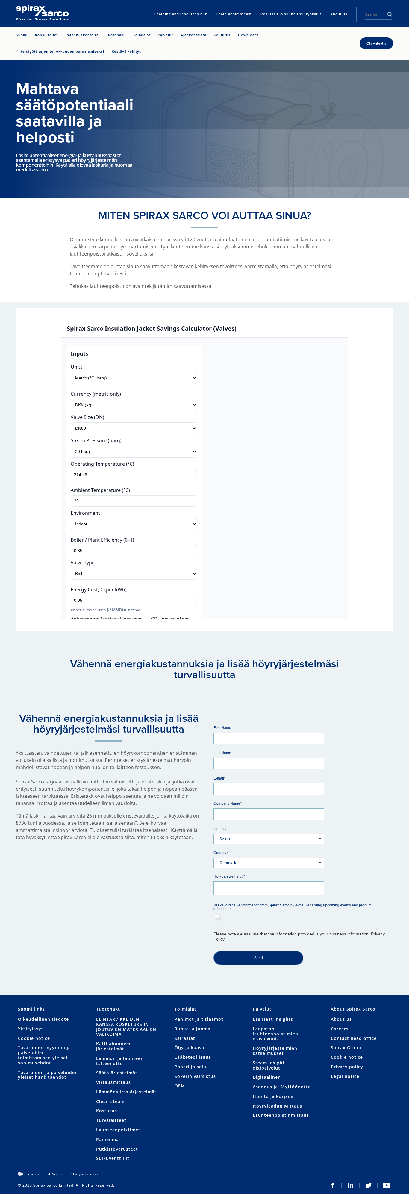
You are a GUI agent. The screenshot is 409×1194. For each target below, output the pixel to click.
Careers (340, 1029)
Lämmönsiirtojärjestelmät (126, 1092)
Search (389, 14)
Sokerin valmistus (195, 1076)
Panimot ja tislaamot (199, 1019)
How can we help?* (229, 876)
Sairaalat (185, 1038)
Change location (84, 1174)
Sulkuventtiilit (112, 1158)
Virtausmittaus (113, 1082)
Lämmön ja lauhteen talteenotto (120, 1060)
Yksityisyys (31, 1029)
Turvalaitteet (111, 1120)
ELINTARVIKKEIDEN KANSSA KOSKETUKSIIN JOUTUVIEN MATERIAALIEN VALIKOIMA (126, 1026)
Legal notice (345, 1076)
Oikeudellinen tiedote (43, 1019)
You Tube (386, 1185)
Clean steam (110, 1101)
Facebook (332, 1185)
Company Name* (227, 803)
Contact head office (354, 1038)
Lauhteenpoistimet (118, 1130)
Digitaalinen (267, 1077)
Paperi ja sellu (191, 1067)
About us (341, 1019)
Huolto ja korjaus (273, 1096)
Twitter (368, 1185)
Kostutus (106, 1111)
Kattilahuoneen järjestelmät (114, 1046)
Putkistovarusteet (117, 1149)
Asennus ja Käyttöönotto (282, 1087)
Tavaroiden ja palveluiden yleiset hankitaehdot (48, 1075)
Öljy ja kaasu (190, 1047)
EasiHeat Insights (273, 1019)
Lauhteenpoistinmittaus (281, 1115)
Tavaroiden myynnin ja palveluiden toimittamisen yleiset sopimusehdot (44, 1055)
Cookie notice (34, 1038)
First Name (222, 728)
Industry (219, 829)
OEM (180, 1086)
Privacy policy (347, 1067)
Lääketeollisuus (193, 1057)
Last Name (222, 753)
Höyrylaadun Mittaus (277, 1106)
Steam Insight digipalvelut (269, 1065)
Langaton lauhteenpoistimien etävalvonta (275, 1034)
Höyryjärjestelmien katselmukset (275, 1050)
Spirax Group (346, 1047)
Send (258, 958)
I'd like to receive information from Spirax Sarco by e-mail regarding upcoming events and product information (292, 907)
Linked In (350, 1185)
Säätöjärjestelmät (116, 1072)
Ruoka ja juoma (192, 1029)
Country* (220, 853)
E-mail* (219, 778)
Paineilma (107, 1139)
